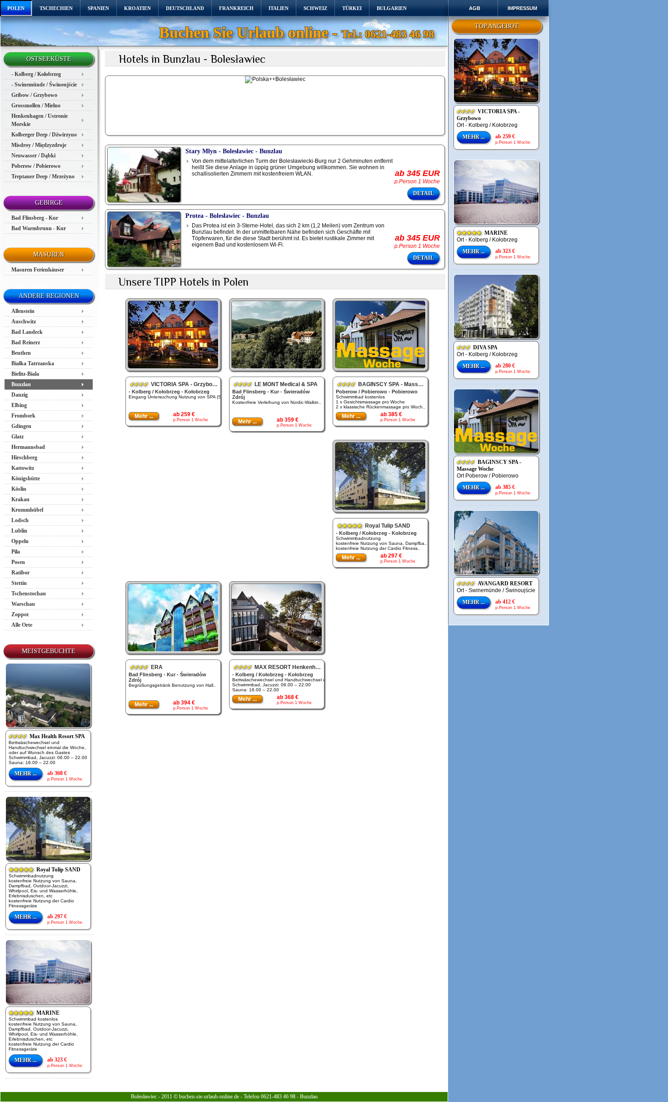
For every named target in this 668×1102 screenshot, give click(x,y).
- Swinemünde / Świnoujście (44, 84)
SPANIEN (98, 8)
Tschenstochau (28, 593)
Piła (15, 551)
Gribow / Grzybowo (34, 95)
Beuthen (21, 353)
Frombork (23, 416)
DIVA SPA (477, 347)
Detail (423, 193)
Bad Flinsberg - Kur (34, 218)
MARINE (34, 1013)
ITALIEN (279, 8)
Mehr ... (26, 773)
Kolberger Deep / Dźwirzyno (44, 134)
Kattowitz (22, 468)
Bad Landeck (27, 332)
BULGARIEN (392, 8)
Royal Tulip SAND (44, 869)
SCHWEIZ (315, 8)
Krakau (20, 499)
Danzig (19, 395)
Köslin (18, 489)
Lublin (19, 531)
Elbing (19, 405)
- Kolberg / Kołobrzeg (36, 74)
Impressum (522, 8)
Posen (18, 562)
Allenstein (23, 311)
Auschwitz (23, 321)
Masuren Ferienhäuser (37, 270)
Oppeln (20, 541)
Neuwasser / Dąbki (33, 155)
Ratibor (20, 572)
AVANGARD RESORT (495, 583)
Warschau (23, 604)
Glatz (17, 436)
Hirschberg (24, 457)
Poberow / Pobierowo (35, 166)
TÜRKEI (352, 8)
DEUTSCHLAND (185, 8)
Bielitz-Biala (25, 374)
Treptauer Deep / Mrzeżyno (43, 176)
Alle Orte (21, 625)
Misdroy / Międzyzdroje (38, 145)
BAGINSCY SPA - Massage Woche (489, 465)
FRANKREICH (236, 8)
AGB (474, 8)
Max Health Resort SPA (47, 736)
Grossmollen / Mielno (35, 105)
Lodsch (20, 520)
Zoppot (20, 614)
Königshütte (25, 478)
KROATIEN (137, 8)
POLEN (16, 8)
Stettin (19, 583)
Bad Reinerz (25, 342)
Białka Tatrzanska (32, 363)
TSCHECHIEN (56, 8)
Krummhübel (27, 510)
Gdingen (21, 426)
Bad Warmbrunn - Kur (38, 228)
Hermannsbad (28, 447)
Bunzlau (21, 384)
